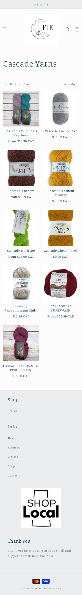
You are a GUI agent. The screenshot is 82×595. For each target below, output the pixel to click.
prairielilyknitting (35, 588)
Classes (13, 456)
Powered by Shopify (52, 588)
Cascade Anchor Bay (61, 131)
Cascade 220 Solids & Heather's (21, 133)
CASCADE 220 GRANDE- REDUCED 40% (21, 368)
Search (12, 411)
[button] (5, 29)
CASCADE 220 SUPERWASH (61, 308)
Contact (13, 475)
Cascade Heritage (21, 251)
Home (12, 438)
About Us (14, 447)
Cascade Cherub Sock (61, 251)
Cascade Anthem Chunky (61, 193)
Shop (11, 466)
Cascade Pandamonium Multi (21, 308)
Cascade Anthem (21, 191)
